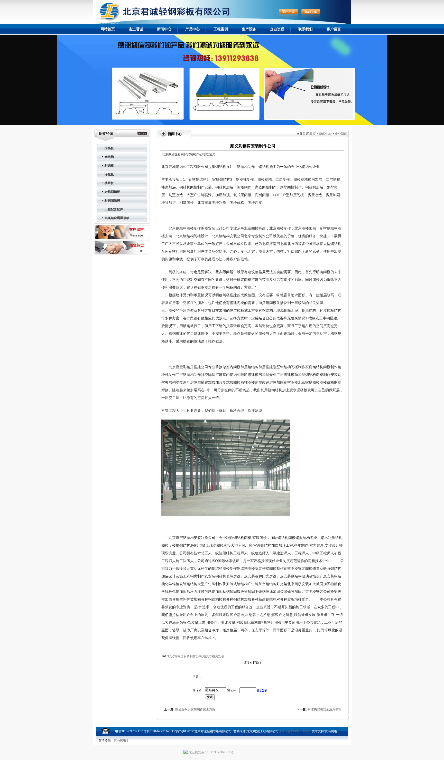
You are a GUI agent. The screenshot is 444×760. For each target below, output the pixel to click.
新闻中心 (164, 29)
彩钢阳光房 (112, 200)
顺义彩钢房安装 (213, 656)
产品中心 (192, 29)
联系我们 (305, 29)
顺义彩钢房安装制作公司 (185, 656)
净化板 (109, 174)
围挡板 (109, 148)
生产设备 (249, 29)
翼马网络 (331, 731)
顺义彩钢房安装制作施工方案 (195, 709)
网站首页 (107, 29)
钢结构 (109, 157)
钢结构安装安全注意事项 (324, 709)
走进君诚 (136, 29)
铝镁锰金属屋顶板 (117, 218)
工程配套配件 (114, 209)
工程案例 (221, 29)
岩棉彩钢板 (112, 192)
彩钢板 (109, 165)
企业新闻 (341, 134)
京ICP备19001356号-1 (295, 731)
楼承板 (109, 183)
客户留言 (334, 29)
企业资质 (277, 29)
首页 (313, 134)
